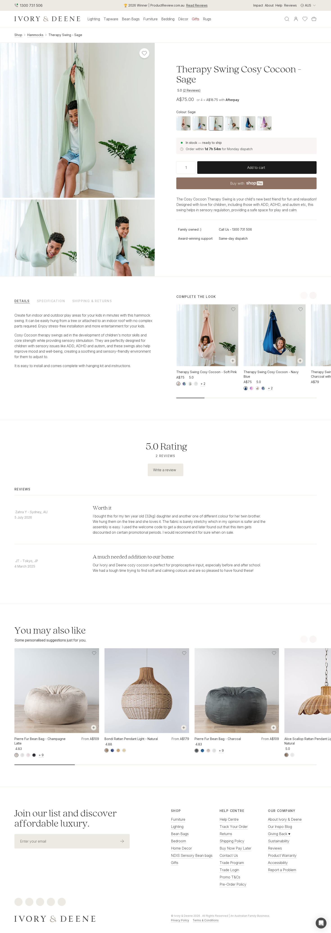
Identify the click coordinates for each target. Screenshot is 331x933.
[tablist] (84, 300)
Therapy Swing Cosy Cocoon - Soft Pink (206, 372)
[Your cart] (314, 19)
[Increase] (193, 167)
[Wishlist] (305, 19)
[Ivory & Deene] (87, 918)
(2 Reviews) (192, 90)
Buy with (246, 184)
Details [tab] (22, 301)
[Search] (287, 19)
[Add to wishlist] (233, 309)
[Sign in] (296, 19)
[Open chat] (321, 923)
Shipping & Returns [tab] (92, 301)
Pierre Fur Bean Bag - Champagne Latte (40, 741)
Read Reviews (197, 5)
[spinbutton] (185, 167)
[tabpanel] (84, 340)
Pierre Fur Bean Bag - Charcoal (218, 739)
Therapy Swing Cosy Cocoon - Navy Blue (271, 374)
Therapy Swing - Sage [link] (65, 35)
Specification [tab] (51, 301)
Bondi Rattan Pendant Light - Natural (131, 739)
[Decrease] (178, 167)
